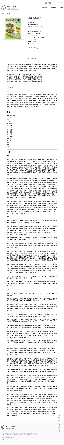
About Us (44, 7)
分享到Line (59, 427)
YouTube (50, 3)
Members (53, 7)
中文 (43, 2)
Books (61, 7)
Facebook (46, 3)
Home (2, 13)
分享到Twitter (59, 424)
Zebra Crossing (38, 26)
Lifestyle (36, 41)
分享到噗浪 (59, 431)
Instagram (48, 3)
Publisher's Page (34, 48)
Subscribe (5, 440)
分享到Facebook (59, 421)
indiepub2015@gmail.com (10, 437)
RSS (4, 439)
